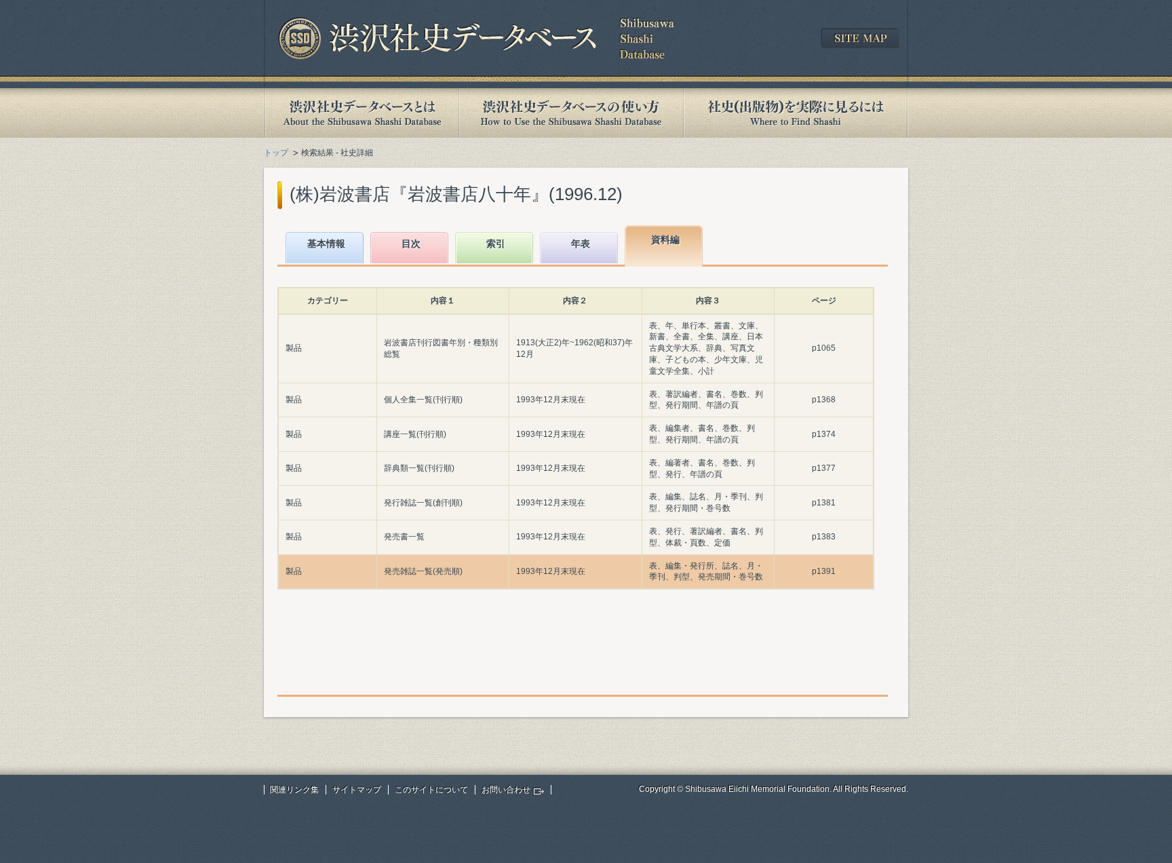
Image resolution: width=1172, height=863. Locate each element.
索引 (495, 243)
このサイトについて (431, 789)
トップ (276, 152)
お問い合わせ (506, 789)
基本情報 (326, 243)
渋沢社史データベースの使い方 (571, 113)
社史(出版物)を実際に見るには (795, 113)
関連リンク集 (294, 789)
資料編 (665, 239)
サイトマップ (356, 789)
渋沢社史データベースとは (361, 113)
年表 (580, 243)
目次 (411, 243)
